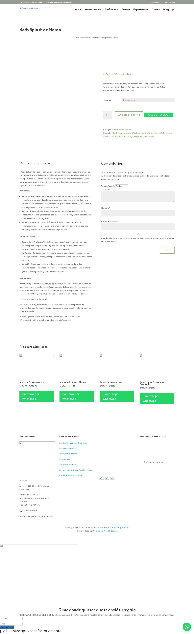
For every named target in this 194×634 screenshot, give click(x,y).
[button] (159, 115)
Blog (166, 10)
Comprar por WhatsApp (158, 115)
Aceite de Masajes (67, 448)
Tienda (126, 10)
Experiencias (140, 10)
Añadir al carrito (129, 114)
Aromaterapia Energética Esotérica (75, 470)
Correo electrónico (110, 221)
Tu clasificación (108, 186)
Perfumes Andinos (67, 464)
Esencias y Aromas (120, 527)
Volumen (107, 100)
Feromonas (64, 459)
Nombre (105, 208)
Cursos (156, 10)
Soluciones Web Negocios (105, 531)
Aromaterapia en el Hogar (71, 475)
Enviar (167, 250)
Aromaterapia (92, 10)
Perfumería (111, 10)
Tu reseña (106, 189)
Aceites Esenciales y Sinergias (73, 443)
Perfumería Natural (90, 38)
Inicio (77, 10)
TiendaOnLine (154, 2)
